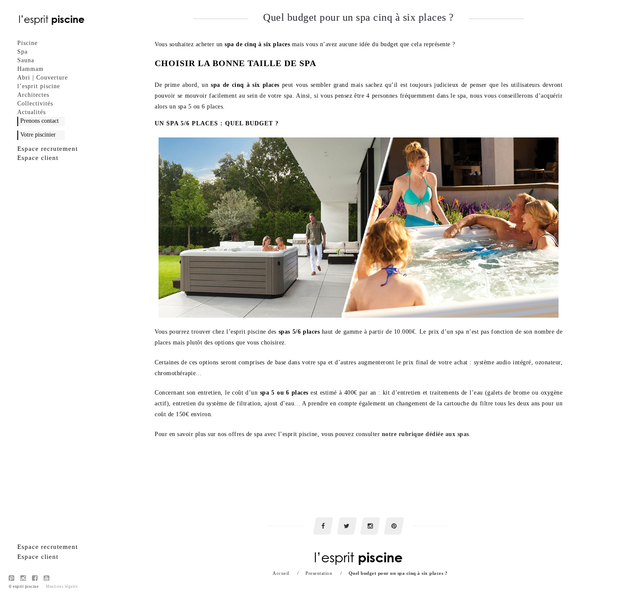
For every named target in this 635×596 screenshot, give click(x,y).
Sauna (25, 60)
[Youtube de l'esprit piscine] (47, 578)
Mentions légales (62, 586)
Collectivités (35, 103)
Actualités (31, 112)
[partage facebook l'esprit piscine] (323, 526)
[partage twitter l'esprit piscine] (347, 526)
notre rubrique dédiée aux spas (425, 434)
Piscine (27, 43)
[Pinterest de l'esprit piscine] (12, 578)
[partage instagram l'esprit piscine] (370, 526)
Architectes (33, 95)
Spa (22, 51)
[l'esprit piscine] (51, 19)
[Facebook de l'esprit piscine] (35, 578)
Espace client (37, 157)
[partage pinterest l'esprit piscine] (394, 526)
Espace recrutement (47, 148)
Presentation (318, 573)
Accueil (281, 573)
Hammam (30, 69)
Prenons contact (39, 121)
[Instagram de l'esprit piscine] (23, 578)
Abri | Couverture (42, 77)
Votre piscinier (38, 134)
